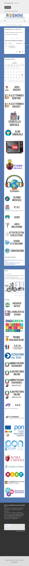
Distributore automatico (10, 274)
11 (22, 300)
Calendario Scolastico (10, 264)
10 (21, 300)
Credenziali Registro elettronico (12, 262)
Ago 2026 (14, 62)
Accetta (8, 7)
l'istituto (8, 25)
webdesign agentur (20, 536)
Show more (16, 3)
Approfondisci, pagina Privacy (11, 11)
